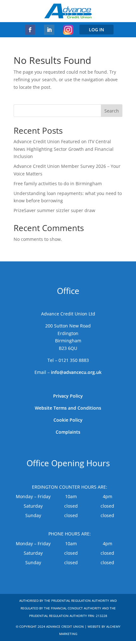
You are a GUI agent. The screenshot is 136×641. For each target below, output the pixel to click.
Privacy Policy (68, 396)
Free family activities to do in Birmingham (58, 183)
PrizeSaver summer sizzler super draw (54, 210)
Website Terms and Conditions (68, 408)
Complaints (68, 432)
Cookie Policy (68, 420)
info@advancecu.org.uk (76, 372)
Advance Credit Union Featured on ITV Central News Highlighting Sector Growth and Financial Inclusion (64, 149)
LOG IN (96, 30)
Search (111, 111)
